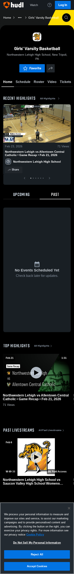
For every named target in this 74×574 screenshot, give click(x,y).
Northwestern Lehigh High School (37, 161)
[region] (37, 538)
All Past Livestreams (50, 430)
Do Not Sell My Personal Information (37, 542)
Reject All (37, 554)
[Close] (69, 508)
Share (15, 169)
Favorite (35, 68)
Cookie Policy (35, 534)
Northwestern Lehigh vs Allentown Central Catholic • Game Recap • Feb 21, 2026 (34, 153)
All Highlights (48, 98)
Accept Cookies (37, 566)
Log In (62, 5)
